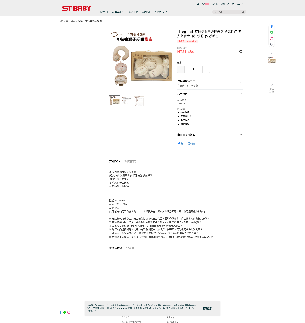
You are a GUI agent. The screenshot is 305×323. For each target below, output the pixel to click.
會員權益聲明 (172, 322)
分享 (183, 143)
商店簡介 (125, 317)
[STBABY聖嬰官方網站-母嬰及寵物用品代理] (76, 8)
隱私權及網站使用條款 (131, 322)
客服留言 (170, 317)
